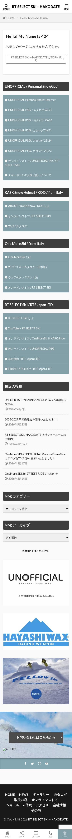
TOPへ (65, 836)
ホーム (7, 836)
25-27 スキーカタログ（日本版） (28, 267)
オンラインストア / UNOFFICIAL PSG (31, 348)
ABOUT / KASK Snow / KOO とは (29, 206)
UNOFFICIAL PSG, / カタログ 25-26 (30, 120)
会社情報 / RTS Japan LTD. (24, 358)
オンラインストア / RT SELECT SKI (29, 216)
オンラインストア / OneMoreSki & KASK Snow (36, 338)
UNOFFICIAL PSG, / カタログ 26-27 (30, 110)
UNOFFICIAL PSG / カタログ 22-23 (29, 150)
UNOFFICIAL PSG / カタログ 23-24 (29, 140)
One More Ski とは (19, 257)
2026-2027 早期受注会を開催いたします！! (31, 419)
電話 (50, 836)
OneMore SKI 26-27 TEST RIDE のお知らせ (31, 473)
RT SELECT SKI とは (20, 318)
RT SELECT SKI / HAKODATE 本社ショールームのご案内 (35, 437)
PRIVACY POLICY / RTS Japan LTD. (30, 369)
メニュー (36, 836)
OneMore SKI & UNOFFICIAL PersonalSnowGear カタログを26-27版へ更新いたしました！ (35, 456)
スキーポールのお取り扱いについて (29, 175)
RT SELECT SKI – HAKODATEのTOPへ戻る (36, 59)
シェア (22, 836)
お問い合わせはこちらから (36, 737)
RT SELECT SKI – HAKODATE (48, 819)
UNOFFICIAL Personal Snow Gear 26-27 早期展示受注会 (35, 402)
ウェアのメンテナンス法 (23, 277)
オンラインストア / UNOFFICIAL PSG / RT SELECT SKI (32, 163)
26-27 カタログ (17, 226)
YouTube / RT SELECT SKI (24, 328)
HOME (11, 18)
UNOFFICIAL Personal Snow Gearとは (32, 99)
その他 (36, 810)
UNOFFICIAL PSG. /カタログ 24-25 (29, 130)
